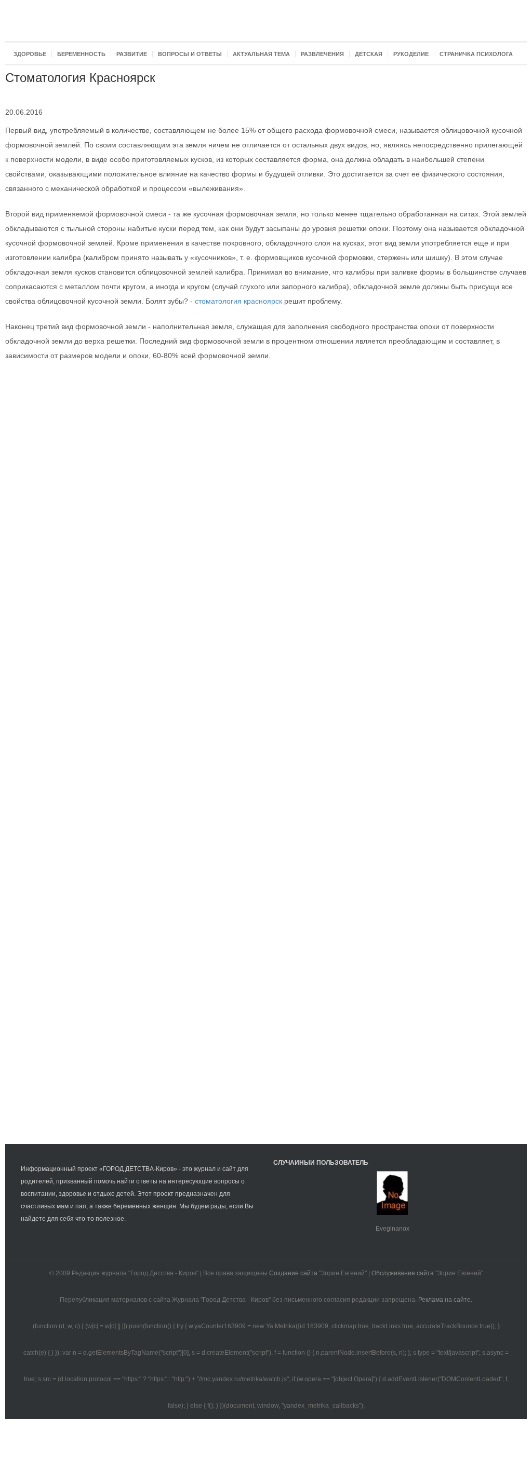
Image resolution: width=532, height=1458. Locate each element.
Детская (368, 54)
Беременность (81, 54)
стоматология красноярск (238, 301)
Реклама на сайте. (445, 1299)
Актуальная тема (261, 54)
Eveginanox (392, 1228)
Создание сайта (293, 1273)
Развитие (131, 54)
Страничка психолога (476, 54)
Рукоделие (411, 54)
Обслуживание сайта (402, 1273)
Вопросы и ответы (190, 54)
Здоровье (30, 54)
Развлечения (322, 54)
